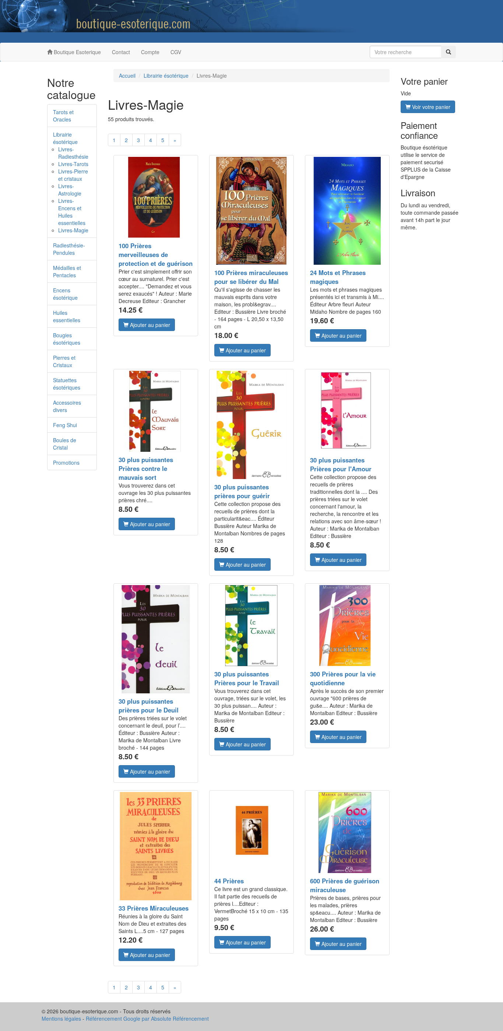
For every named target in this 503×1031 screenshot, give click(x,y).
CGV (175, 52)
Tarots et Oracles (63, 115)
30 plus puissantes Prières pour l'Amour (341, 464)
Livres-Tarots (73, 164)
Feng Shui (65, 425)
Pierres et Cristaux (64, 361)
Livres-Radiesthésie (73, 152)
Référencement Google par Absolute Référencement (147, 1018)
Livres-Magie (73, 230)
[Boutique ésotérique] (79, 21)
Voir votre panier (430, 106)
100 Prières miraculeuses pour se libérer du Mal (251, 277)
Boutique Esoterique (76, 52)
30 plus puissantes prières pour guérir (242, 491)
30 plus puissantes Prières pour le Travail (246, 678)
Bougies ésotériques (66, 338)
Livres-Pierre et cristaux (73, 175)
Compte (150, 52)
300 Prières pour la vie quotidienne (343, 678)
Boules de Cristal (64, 443)
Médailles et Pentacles (67, 271)
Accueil (127, 75)
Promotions (66, 462)
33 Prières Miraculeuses (154, 908)
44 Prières (229, 880)
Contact (121, 52)
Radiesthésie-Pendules (69, 249)
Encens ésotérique (65, 293)
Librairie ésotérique (65, 138)
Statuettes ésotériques (66, 383)
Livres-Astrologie (69, 189)
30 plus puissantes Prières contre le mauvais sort (146, 468)
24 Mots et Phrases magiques (338, 277)
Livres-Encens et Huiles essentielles (71, 211)
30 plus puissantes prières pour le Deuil (149, 705)
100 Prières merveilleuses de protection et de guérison (156, 254)
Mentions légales (61, 1018)
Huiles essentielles (66, 316)
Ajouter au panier (149, 324)
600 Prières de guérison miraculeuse (344, 885)
